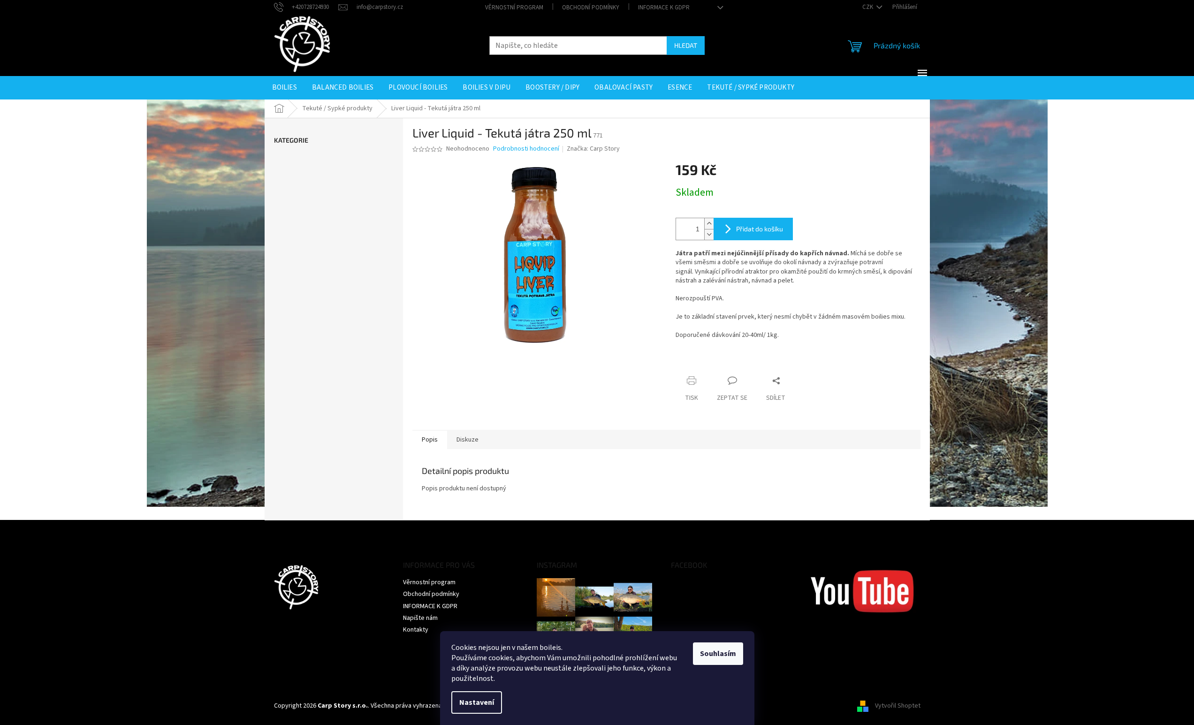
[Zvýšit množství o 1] (709, 223)
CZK (868, 7)
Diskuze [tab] (467, 439)
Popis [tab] (430, 439)
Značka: (593, 148)
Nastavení (476, 702)
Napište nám (420, 618)
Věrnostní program (514, 7)
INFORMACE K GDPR (664, 7)
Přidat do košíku (759, 229)
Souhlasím (718, 654)
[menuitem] (284, 87)
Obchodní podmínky (590, 7)
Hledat (685, 45)
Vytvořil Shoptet (897, 705)
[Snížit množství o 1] (709, 234)
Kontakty (415, 629)
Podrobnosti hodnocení (526, 149)
